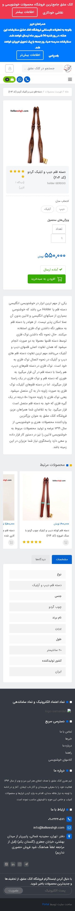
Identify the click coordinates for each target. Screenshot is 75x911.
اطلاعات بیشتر (25, 12)
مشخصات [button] (62, 559)
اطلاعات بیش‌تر (30, 55)
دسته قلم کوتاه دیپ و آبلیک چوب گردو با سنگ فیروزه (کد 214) (47, 533)
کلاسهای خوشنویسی (60, 759)
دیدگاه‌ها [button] (41, 559)
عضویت (14, 890)
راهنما (68, 752)
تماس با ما (66, 731)
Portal (45, 904)
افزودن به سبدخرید (43, 278)
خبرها (68, 738)
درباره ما (67, 745)
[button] (9, 79)
